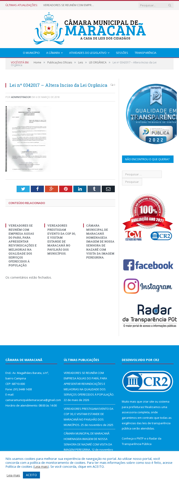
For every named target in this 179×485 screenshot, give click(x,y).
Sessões (122, 53)
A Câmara (53, 53)
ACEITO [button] (31, 475)
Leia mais (41, 466)
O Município (31, 53)
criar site (148, 401)
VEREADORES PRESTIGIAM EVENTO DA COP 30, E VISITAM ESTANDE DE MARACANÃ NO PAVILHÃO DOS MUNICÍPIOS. (61, 239)
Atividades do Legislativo (88, 53)
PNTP (140, 438)
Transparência (145, 53)
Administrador (21, 97)
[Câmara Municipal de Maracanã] (89, 27)
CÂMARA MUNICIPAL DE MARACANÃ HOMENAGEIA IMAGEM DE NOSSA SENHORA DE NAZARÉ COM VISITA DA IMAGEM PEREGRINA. (100, 241)
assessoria (129, 412)
